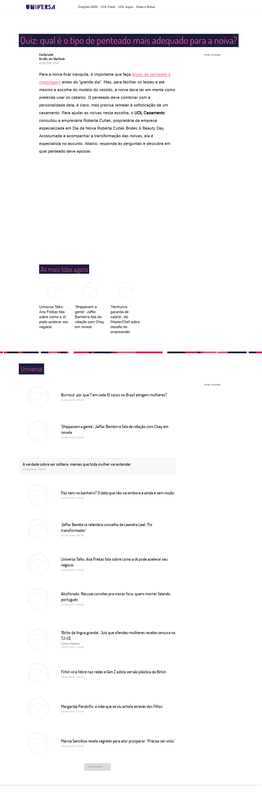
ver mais (95, 766)
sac (202, 7)
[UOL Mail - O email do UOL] (212, 7)
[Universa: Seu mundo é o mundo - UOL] (40, 7)
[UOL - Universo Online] (58, 7)
